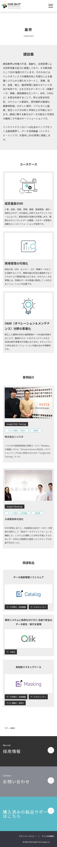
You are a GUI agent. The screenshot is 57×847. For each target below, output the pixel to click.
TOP (6, 728)
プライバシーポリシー (27, 836)
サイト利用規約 (48, 836)
